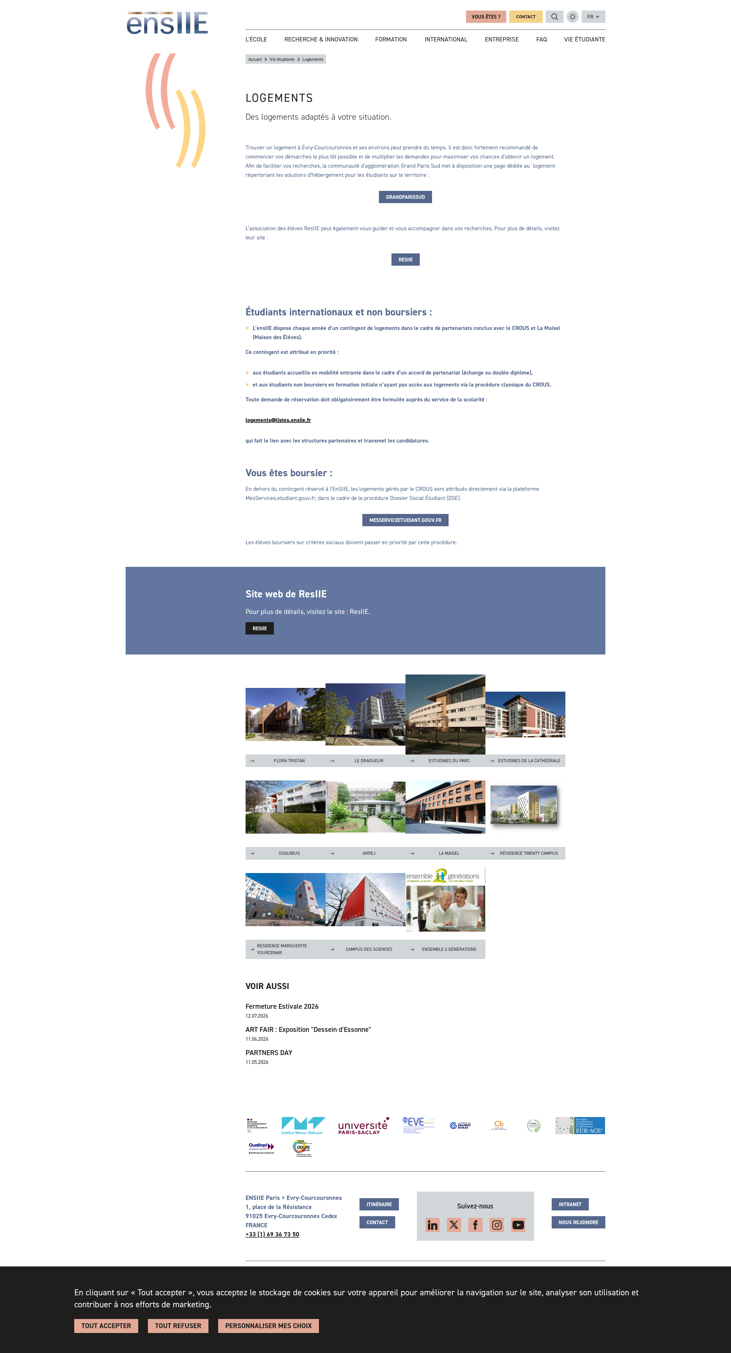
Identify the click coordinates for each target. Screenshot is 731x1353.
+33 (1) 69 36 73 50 (272, 1234)
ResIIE (406, 259)
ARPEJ (369, 853)
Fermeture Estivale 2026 (282, 1006)
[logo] (167, 23)
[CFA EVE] (418, 1125)
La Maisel (449, 853)
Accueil (255, 59)
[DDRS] (301, 1148)
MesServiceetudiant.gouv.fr (405, 520)
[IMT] (304, 1125)
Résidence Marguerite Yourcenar (282, 949)
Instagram (497, 1225)
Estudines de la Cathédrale (529, 761)
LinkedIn (432, 1225)
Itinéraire (379, 1204)
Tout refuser (178, 1325)
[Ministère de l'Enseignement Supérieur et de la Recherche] (257, 1125)
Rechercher (554, 16)
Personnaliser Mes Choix (268, 1325)
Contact (526, 17)
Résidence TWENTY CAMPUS (529, 853)
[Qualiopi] (262, 1148)
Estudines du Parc (449, 761)
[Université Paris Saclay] (364, 1125)
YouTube (518, 1225)
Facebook (475, 1225)
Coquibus (289, 853)
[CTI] (499, 1125)
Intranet (570, 1204)
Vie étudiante (282, 59)
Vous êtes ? (486, 16)
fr (590, 16)
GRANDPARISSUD (405, 197)
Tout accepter (106, 1325)
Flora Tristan (289, 761)
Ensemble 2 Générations (449, 949)
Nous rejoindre (578, 1222)
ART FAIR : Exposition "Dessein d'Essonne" (308, 1029)
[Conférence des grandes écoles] (460, 1125)
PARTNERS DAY (269, 1052)
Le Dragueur (369, 761)
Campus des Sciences (369, 949)
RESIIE (260, 628)
